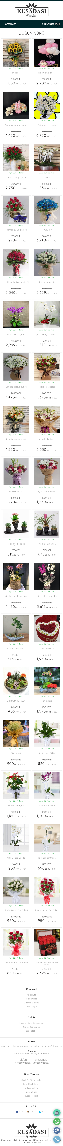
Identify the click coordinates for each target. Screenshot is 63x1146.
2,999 (16, 343)
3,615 (47, 605)
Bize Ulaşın (31, 1006)
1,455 (16, 709)
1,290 (16, 238)
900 (16, 762)
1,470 (16, 605)
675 (47, 552)
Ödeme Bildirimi (31, 1002)
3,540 (16, 291)
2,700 (46, 81)
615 (16, 552)
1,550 (16, 448)
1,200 (47, 814)
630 (16, 971)
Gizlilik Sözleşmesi (31, 1027)
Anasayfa (31, 995)
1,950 (47, 657)
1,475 (16, 395)
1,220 (16, 500)
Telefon (23, 1059)
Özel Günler (31, 1092)
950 (16, 919)
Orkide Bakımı (31, 1088)
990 (47, 866)
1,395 (47, 395)
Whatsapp (41, 1059)
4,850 (46, 186)
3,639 (47, 291)
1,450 (16, 134)
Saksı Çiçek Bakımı (31, 1084)
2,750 (16, 186)
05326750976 (40, 1061)
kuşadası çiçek (31, 1096)
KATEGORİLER (10, 24)
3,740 (47, 238)
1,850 (16, 81)
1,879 (47, 343)
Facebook (22, 1112)
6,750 (46, 134)
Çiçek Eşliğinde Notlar (31, 1080)
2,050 (46, 448)
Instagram (33, 1112)
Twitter (44, 1112)
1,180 (16, 814)
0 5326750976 (48, 24)
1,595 (47, 709)
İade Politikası (31, 1031)
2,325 (47, 971)
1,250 (47, 500)
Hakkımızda (31, 999)
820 (47, 762)
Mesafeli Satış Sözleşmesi (31, 1023)
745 (16, 657)
